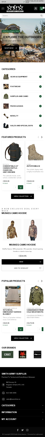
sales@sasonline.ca (13, 399)
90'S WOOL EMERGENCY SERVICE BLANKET (12, 312)
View (21, 262)
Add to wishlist (21, 268)
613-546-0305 (11, 393)
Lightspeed (39, 434)
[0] (41, 8)
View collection (21, 196)
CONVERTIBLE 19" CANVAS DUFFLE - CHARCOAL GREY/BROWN (10, 169)
